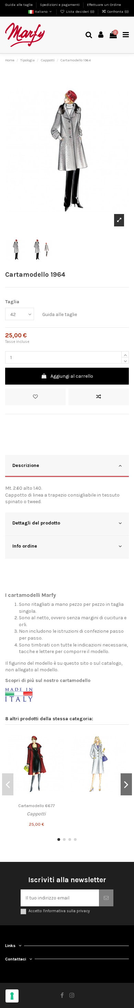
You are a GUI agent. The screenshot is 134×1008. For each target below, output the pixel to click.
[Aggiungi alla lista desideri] (35, 396)
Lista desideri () (80, 11)
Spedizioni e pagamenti (60, 4)
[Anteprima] (59, 762)
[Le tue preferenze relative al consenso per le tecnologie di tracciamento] (12, 995)
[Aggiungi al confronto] (98, 396)
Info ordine (24, 546)
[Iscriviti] (106, 897)
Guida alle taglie (19, 4)
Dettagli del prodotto (36, 523)
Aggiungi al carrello (72, 376)
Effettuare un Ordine (104, 4)
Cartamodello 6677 (36, 805)
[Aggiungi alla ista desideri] (59, 738)
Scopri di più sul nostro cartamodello (47, 680)
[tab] (67, 466)
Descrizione (25, 465)
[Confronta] (59, 750)
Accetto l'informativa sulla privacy (59, 911)
